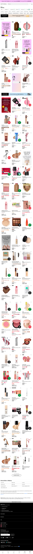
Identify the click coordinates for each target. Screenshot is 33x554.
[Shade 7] (20, 34)
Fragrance (10, 497)
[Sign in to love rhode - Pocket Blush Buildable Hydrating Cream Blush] (20, 183)
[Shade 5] (17, 34)
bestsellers (25, 493)
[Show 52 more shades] (30, 280)
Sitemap (12, 546)
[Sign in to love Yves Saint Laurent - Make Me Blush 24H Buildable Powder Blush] (31, 337)
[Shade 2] (13, 34)
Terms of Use (5, 546)
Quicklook (16, 30)
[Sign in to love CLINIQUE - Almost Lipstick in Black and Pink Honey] (20, 337)
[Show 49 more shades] (10, 468)
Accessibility (9, 546)
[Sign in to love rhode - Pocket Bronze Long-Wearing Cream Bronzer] (20, 22)
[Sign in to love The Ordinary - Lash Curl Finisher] (31, 388)
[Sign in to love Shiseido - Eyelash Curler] (10, 150)
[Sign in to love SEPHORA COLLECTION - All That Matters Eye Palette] (20, 218)
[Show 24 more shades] (20, 280)
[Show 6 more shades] (10, 280)
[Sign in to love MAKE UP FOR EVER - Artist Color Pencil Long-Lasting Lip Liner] (31, 438)
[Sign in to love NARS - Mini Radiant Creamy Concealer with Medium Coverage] (10, 388)
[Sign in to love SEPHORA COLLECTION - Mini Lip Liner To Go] (31, 56)
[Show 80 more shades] (20, 433)
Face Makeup (25, 497)
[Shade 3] (15, 34)
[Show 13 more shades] (10, 195)
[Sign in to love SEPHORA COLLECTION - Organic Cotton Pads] (31, 285)
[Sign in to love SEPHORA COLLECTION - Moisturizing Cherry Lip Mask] (10, 167)
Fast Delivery (10, 13)
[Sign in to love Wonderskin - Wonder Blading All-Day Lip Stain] (10, 337)
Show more (2, 494)
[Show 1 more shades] (30, 212)
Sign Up (12, 534)
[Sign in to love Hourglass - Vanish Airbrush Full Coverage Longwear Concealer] (31, 115)
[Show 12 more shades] (10, 68)
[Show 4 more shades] (20, 195)
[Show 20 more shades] (20, 127)
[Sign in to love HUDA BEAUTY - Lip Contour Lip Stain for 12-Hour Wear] (31, 133)
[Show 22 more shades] (10, 400)
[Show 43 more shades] (10, 127)
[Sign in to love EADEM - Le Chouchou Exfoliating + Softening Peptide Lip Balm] (31, 22)
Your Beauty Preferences (15, 13)
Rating (27, 13)
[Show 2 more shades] (20, 314)
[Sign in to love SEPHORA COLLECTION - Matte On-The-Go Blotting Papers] (20, 201)
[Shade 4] (16, 34)
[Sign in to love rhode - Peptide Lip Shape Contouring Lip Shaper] (10, 268)
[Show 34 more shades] (10, 433)
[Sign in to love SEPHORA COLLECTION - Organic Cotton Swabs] (10, 252)
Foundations (7, 497)
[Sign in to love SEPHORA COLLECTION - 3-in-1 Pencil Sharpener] (20, 405)
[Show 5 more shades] (30, 349)
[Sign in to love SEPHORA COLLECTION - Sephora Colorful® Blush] (20, 319)
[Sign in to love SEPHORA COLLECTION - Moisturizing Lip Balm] (10, 371)
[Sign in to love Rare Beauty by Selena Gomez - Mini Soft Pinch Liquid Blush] (31, 201)
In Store (6, 13)
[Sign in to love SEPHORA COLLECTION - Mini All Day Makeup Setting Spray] (31, 421)
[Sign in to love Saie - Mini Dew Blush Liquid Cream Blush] (20, 167)
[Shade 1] (12, 34)
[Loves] (30, 4)
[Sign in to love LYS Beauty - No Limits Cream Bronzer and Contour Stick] (10, 73)
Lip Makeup (15, 497)
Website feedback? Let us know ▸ (16, 501)
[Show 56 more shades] (30, 127)
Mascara (13, 497)
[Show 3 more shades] (30, 145)
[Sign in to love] (10, 39)
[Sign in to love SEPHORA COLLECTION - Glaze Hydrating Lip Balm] (31, 405)
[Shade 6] (18, 34)
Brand (24, 13)
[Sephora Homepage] (3, 4)
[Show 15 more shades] (20, 382)
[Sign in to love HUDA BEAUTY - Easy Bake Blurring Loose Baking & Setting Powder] (10, 56)
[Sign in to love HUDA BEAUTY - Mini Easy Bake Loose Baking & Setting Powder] (20, 98)
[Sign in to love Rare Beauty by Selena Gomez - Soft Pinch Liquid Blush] (20, 371)
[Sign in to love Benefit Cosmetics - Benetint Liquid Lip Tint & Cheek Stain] (20, 456)
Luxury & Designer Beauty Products (18, 498)
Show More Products (16, 475)
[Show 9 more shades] (10, 314)
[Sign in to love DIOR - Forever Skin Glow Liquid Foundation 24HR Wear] (10, 421)
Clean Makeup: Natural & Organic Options (8, 498)
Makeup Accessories (20, 497)
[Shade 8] (12, 35)
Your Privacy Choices (16, 546)
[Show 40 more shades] (30, 314)
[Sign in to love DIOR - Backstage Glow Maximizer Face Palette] (31, 252)
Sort (2, 13)
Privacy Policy (2, 546)
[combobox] (18, 4)
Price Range (21, 13)
